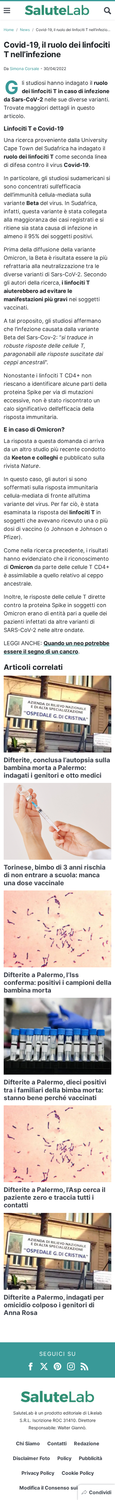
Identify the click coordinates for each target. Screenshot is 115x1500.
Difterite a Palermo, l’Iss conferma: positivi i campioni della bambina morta (57, 982)
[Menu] (7, 10)
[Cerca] (107, 10)
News (25, 29)
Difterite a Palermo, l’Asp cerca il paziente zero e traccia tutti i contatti (54, 1197)
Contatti (57, 1443)
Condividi (100, 1492)
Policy (64, 1458)
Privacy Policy (37, 1473)
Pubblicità (90, 1458)
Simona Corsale (24, 68)
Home (9, 29)
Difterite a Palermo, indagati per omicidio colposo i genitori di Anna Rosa (54, 1304)
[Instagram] (71, 1366)
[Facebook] (30, 1366)
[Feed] (84, 1366)
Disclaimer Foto (31, 1458)
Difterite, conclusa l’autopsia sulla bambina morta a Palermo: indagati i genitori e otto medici (57, 767)
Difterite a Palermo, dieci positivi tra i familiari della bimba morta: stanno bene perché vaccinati (55, 1089)
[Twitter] (44, 1366)
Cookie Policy (78, 1473)
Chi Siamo (28, 1443)
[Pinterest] (57, 1366)
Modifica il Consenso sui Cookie (57, 1488)
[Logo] (57, 10)
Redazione (86, 1443)
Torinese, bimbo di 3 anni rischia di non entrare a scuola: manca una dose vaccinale (54, 874)
